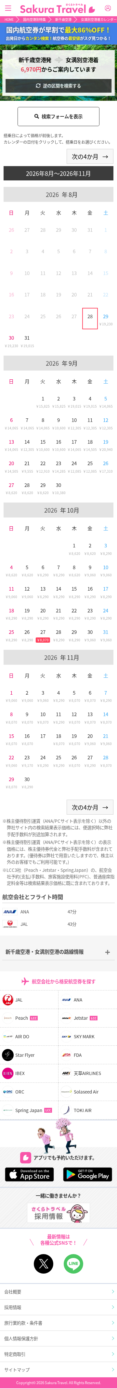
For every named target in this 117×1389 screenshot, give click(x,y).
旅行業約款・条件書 (23, 1322)
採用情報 (12, 1307)
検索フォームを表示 (62, 116)
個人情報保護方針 (21, 1338)
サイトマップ (17, 1369)
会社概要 (12, 1291)
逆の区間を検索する (62, 85)
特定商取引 (14, 1354)
